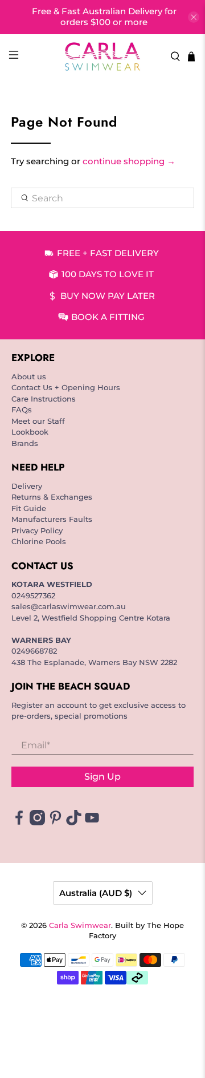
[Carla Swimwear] (102, 56)
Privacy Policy (37, 530)
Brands (24, 443)
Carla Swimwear (80, 925)
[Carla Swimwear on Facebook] (19, 822)
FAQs (21, 409)
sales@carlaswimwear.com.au (68, 606)
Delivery (26, 486)
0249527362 (33, 595)
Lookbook (29, 431)
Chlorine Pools (38, 541)
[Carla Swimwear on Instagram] (37, 822)
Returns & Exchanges (51, 496)
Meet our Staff (38, 420)
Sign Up (102, 776)
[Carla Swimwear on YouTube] (92, 822)
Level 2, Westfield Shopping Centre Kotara (90, 617)
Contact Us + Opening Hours (65, 387)
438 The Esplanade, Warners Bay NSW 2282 (94, 662)
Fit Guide (28, 508)
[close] (193, 17)
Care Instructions (43, 398)
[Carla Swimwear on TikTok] (73, 822)
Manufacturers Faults (51, 519)
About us (28, 376)
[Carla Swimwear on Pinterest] (55, 822)
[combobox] (102, 198)
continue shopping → (129, 161)
